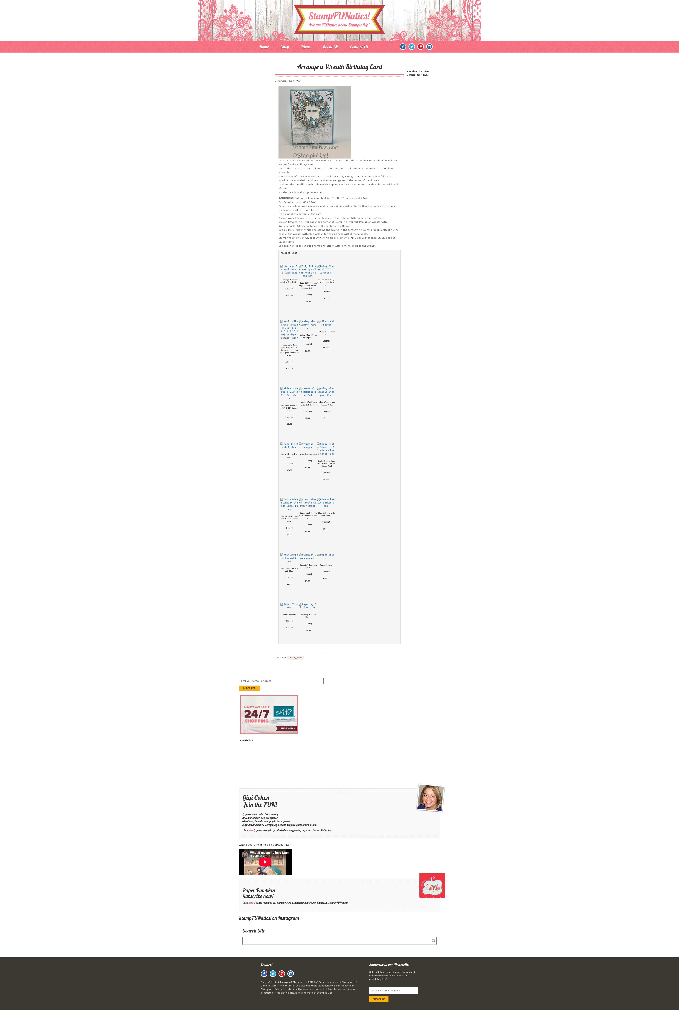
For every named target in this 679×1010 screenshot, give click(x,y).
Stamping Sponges (308, 454)
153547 (326, 522)
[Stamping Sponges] (308, 445)
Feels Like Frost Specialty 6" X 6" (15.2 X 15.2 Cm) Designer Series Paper (290, 350)
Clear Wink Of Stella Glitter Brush (308, 515)
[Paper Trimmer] (289, 606)
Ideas (306, 46)
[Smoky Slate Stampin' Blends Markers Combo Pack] (326, 449)
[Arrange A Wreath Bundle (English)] (289, 269)
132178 (326, 341)
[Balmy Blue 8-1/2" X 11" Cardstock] (326, 269)
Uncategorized (296, 658)
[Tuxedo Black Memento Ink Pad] (308, 391)
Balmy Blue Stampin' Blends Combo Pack (290, 518)
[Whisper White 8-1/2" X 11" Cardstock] (289, 393)
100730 (289, 417)
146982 (326, 291)
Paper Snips (326, 565)
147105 (326, 411)
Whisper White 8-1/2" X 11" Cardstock (289, 408)
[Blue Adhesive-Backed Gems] (326, 502)
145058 (326, 472)
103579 (326, 571)
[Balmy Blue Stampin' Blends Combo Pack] (289, 504)
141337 (307, 461)
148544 (289, 528)
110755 (289, 577)
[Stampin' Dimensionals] (308, 556)
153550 (289, 463)
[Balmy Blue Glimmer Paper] (308, 324)
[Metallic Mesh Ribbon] (289, 445)
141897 (307, 524)
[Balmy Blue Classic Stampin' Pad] (326, 391)
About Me (330, 46)
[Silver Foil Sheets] (326, 323)
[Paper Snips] (326, 556)
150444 (289, 362)
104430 (307, 574)
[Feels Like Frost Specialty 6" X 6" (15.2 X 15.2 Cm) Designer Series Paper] (289, 329)
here (251, 830)
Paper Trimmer (289, 614)
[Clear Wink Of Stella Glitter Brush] (308, 502)
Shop (285, 46)
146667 (307, 294)
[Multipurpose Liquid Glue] (289, 558)
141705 (307, 624)
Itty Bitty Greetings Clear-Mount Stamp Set (308, 285)
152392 (289, 621)
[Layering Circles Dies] (308, 606)
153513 (307, 344)
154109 (289, 289)
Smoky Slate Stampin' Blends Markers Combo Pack (326, 463)
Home (264, 46)
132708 (307, 411)
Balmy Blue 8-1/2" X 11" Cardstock (326, 282)
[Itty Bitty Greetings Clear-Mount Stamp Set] (308, 271)
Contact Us (359, 46)
